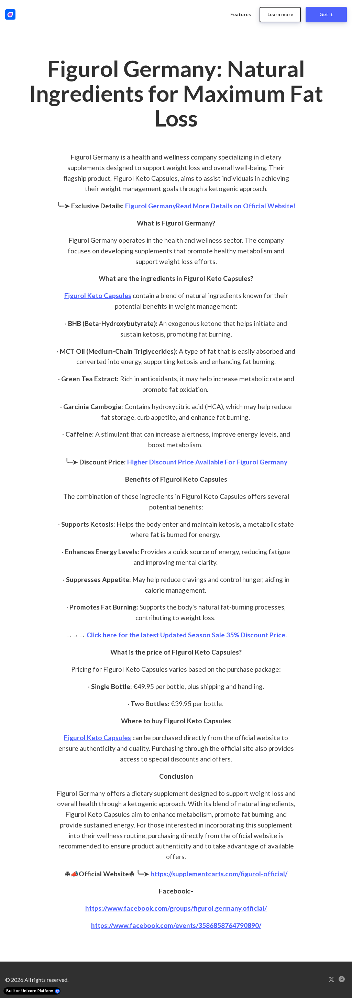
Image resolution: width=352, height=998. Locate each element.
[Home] (12, 14)
